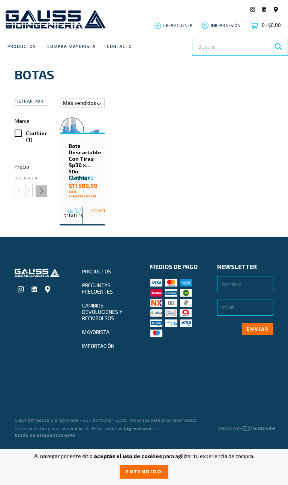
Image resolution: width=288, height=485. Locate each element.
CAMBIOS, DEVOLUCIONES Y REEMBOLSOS (102, 311)
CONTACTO (119, 46)
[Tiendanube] (247, 430)
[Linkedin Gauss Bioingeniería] (264, 9)
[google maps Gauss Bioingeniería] (276, 9)
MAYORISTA (96, 332)
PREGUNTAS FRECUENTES (97, 288)
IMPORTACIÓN (98, 346)
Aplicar (41, 191)
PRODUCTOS (22, 46)
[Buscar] (278, 47)
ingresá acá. (138, 428)
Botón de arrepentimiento (45, 434)
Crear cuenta (177, 25)
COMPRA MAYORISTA (71, 46)
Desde (18, 178)
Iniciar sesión (225, 25)
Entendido (144, 472)
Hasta (29, 178)
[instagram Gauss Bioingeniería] (252, 9)
